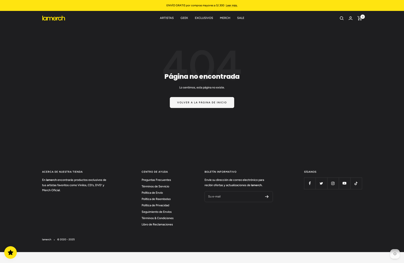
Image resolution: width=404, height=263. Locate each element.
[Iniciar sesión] (350, 18)
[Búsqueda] (342, 18)
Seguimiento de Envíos (157, 212)
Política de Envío (152, 193)
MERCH (225, 18)
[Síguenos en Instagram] (333, 183)
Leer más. (232, 5)
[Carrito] (359, 18)
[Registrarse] (267, 196)
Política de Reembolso (156, 199)
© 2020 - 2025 (66, 239)
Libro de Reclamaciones (157, 224)
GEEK (184, 18)
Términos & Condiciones (158, 218)
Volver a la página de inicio (202, 102)
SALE (240, 18)
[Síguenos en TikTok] (356, 183)
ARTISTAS (167, 18)
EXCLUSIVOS (204, 18)
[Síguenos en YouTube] (344, 183)
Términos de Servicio (155, 186)
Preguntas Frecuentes (156, 180)
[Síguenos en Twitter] (321, 183)
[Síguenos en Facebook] (310, 183)
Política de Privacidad (155, 205)
